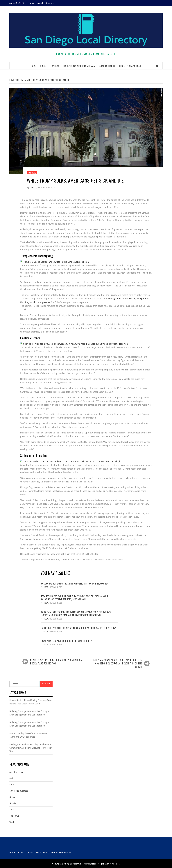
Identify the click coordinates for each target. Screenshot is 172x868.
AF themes (114, 863)
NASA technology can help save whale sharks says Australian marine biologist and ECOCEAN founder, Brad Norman (75, 598)
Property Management (130, 65)
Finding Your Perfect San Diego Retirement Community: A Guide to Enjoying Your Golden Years (30, 748)
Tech (11, 809)
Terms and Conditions (61, 852)
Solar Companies (107, 65)
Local (12, 784)
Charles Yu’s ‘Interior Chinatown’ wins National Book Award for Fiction (56, 661)
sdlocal (33, 187)
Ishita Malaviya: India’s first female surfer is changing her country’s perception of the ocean (117, 663)
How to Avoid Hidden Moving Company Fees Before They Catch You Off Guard (30, 702)
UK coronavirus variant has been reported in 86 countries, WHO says (75, 583)
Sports (12, 803)
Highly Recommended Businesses (79, 65)
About (40, 3)
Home (31, 3)
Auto (11, 778)
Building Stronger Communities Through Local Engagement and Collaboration (29, 713)
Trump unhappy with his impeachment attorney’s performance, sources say (78, 628)
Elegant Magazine (98, 863)
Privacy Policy (42, 852)
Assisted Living (16, 772)
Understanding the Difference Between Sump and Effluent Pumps (28, 735)
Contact (50, 3)
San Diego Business (18, 790)
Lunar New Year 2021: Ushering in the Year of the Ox (66, 641)
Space (12, 797)
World (43, 65)
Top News (54, 65)
